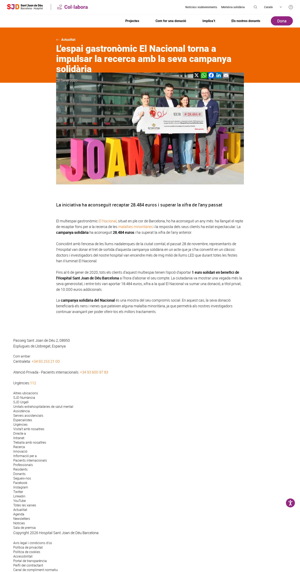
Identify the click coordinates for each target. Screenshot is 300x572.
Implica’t (208, 21)
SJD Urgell (21, 402)
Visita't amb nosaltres (28, 429)
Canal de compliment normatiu (35, 570)
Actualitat (68, 40)
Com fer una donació (171, 21)
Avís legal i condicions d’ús (32, 543)
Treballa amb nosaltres (29, 442)
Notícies (19, 523)
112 (33, 382)
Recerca (19, 447)
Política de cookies (26, 552)
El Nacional (108, 220)
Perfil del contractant (28, 565)
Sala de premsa (24, 527)
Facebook (20, 483)
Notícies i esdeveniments (201, 7)
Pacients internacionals (30, 460)
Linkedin (19, 496)
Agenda (18, 514)
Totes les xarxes (24, 505)
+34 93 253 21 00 (46, 361)
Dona (282, 21)
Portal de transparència (30, 561)
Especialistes (22, 420)
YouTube (19, 500)
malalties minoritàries (135, 226)
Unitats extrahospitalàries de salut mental (43, 406)
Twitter (18, 491)
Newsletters (21, 518)
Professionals (23, 465)
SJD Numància (24, 397)
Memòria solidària (233, 7)
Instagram (20, 487)
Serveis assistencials (28, 415)
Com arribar (21, 356)
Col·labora (76, 7)
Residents (20, 469)
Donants (19, 474)
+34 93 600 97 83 (94, 372)
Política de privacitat (28, 547)
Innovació (20, 451)
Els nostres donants (245, 21)
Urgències (20, 424)
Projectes (132, 21)
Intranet (18, 438)
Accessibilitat (22, 556)
